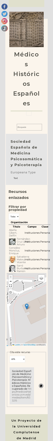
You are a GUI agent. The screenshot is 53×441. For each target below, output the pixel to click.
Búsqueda (14, 127)
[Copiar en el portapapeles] (41, 386)
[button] (27, 307)
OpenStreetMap (29, 344)
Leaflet (17, 344)
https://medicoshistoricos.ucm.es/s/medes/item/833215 (22, 394)
